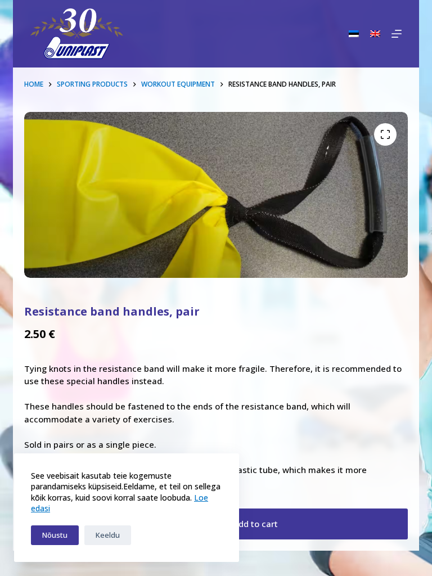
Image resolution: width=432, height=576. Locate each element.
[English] (375, 33)
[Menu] (397, 34)
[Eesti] (354, 33)
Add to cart (255, 523)
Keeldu (108, 535)
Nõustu (55, 535)
